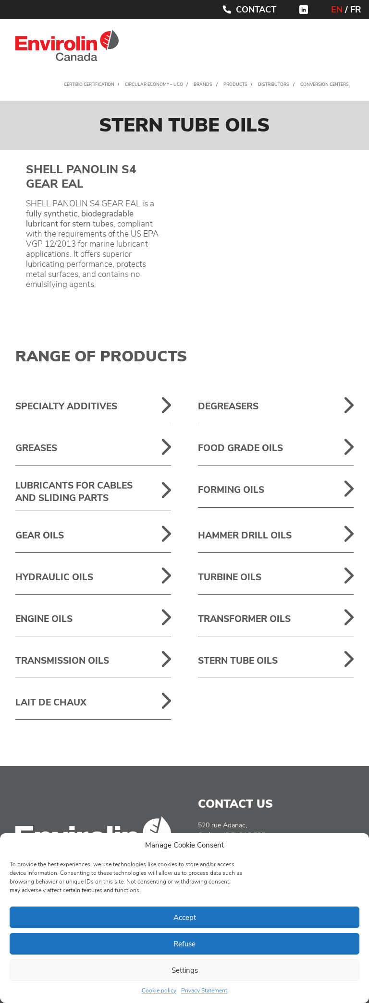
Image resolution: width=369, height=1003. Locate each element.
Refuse (184, 944)
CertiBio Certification (89, 84)
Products (235, 84)
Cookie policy (159, 990)
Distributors (273, 84)
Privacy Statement (204, 990)
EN (337, 9)
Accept (184, 917)
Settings (185, 970)
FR (355, 9)
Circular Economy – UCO (154, 84)
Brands (203, 84)
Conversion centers (324, 84)
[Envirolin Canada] (67, 48)
